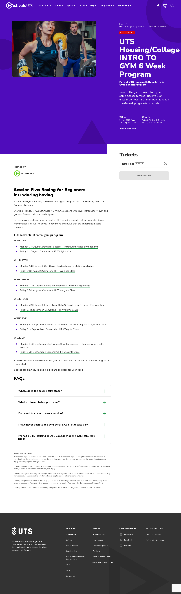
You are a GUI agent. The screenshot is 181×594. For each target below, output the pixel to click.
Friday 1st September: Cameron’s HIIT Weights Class (49, 309)
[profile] (158, 5)
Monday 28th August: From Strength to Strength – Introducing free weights (62, 305)
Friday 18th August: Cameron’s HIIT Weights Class (47, 271)
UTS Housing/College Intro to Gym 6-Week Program (141, 83)
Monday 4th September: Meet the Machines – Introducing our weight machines (63, 324)
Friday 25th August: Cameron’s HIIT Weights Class (47, 290)
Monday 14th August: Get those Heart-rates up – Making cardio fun (57, 266)
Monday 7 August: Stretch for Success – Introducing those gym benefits (59, 246)
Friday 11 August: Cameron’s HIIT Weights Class (46, 251)
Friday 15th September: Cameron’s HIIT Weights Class (50, 352)
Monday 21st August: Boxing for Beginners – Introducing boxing (55, 285)
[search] (172, 5)
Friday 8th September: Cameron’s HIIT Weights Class (49, 329)
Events (122, 24)
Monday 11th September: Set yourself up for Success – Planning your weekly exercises (62, 345)
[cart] (165, 5)
